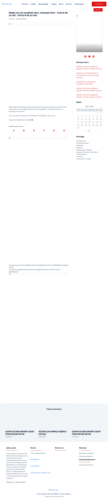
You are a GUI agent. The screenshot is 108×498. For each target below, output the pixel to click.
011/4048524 (35, 459)
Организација (43, 4)
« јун (88, 131)
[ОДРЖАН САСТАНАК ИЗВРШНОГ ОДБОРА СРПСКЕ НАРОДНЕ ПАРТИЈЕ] (20, 420)
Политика (79, 156)
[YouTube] (93, 56)
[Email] (64, 131)
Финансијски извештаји (86, 453)
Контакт (69, 4)
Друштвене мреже (21, 19)
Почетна (25, 4)
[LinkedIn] (34, 131)
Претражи (98, 9)
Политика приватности (86, 465)
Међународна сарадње (84, 150)
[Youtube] (65, 455)
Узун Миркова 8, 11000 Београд (40, 473)
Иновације (79, 145)
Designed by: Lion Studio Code (54, 496)
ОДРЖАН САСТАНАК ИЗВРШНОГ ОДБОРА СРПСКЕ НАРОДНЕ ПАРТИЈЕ (19, 432)
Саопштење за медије (83, 159)
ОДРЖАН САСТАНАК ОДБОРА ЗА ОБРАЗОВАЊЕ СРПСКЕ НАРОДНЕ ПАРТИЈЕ (87, 75)
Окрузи (53, 4)
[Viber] (44, 131)
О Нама (33, 4)
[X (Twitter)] (24, 131)
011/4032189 (35, 466)
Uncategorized (81, 141)
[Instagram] (89, 56)
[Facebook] (14, 131)
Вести (61, 4)
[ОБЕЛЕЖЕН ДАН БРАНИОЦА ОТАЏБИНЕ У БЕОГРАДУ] (54, 420)
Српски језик (79, 4)
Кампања (79, 147)
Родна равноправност (86, 456)
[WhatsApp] (54, 131)
